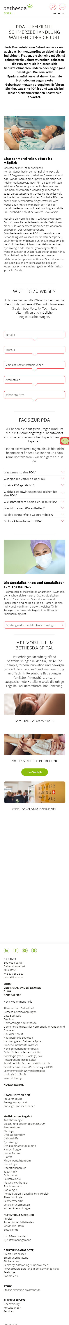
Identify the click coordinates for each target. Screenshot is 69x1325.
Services (9, 1311)
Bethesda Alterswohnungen (20, 1012)
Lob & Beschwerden (15, 1236)
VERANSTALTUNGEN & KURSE (22, 987)
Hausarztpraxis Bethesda (18, 1037)
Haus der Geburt (13, 1034)
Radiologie (10, 1190)
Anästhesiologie (13, 1120)
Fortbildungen (12, 1307)
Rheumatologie (13, 1197)
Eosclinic (9, 1019)
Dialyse (8, 1157)
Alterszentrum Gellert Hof (19, 1008)
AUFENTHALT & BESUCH (19, 1215)
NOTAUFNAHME (14, 1084)
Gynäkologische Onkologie (20, 1146)
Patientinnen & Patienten (19, 1222)
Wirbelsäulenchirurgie (17, 1208)
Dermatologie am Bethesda (20, 1023)
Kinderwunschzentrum (17, 1160)
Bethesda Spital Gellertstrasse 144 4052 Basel (14, 966)
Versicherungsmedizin (17, 1204)
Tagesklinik (10, 1171)
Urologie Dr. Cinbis (15, 1074)
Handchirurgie (12, 1149)
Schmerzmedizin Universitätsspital (24, 1070)
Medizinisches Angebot (18, 1116)
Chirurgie (9, 1131)
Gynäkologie (11, 1142)
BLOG (7, 991)
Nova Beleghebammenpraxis (21, 1048)
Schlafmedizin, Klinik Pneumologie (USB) (28, 1067)
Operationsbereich (15, 1168)
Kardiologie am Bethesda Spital (23, 1041)
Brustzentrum (12, 1127)
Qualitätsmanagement (17, 1240)
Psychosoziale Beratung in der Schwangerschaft (32, 1268)
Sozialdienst (11, 1276)
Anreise (8, 1218)
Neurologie (10, 1164)
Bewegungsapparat (15, 1102)
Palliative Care (12, 1179)
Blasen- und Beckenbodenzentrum (24, 1123)
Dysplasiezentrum (14, 1134)
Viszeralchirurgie (13, 1078)
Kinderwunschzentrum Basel (21, 1045)
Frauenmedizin (13, 1098)
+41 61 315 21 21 (14, 973)
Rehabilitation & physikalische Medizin (26, 1193)
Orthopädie (10, 1175)
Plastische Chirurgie (15, 1182)
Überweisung (12, 1304)
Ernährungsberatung (16, 1257)
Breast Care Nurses (15, 1254)
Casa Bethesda (12, 1015)
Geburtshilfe (11, 1138)
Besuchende (11, 1229)
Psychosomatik (13, 1186)
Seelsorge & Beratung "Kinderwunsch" (26, 1265)
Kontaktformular (14, 977)
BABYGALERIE (12, 995)
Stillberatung (11, 1261)
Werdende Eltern (14, 1226)
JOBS (7, 984)
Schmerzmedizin (14, 1201)
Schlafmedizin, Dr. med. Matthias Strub (27, 1063)
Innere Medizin (13, 1153)
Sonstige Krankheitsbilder (19, 1106)
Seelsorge (9, 1272)
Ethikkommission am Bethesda (22, 1290)
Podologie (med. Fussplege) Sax (23, 1056)
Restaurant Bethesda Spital (20, 1059)
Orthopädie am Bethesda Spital (22, 1052)
